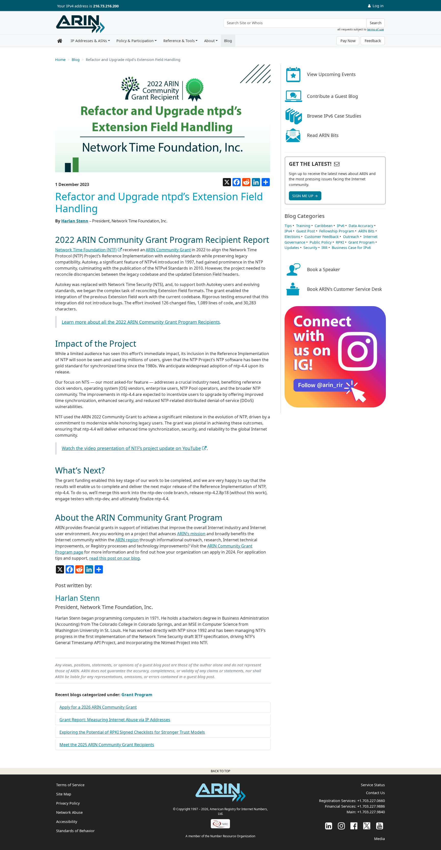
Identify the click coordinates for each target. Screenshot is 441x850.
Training (303, 225)
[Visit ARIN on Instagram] (341, 825)
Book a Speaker (323, 269)
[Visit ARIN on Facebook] (354, 825)
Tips (288, 225)
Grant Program (136, 694)
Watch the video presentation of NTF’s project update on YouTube (131, 448)
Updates (292, 247)
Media (379, 838)
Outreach (351, 236)
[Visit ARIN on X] (366, 825)
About (209, 40)
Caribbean (324, 225)
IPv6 (340, 225)
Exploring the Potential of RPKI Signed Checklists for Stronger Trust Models (132, 732)
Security (310, 247)
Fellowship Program (336, 231)
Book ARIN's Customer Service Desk (344, 289)
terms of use (375, 29)
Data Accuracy (361, 225)
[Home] (80, 24)
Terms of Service (70, 784)
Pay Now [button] (348, 40)
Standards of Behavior (75, 830)
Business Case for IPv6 (351, 247)
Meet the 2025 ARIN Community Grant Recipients (106, 744)
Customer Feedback (321, 236)
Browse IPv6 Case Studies (334, 116)
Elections (292, 236)
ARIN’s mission (191, 533)
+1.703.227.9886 (371, 806)
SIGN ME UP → (305, 195)
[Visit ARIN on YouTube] (379, 825)
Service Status (373, 784)
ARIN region (127, 540)
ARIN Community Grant (168, 250)
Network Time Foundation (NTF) (86, 250)
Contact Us (375, 792)
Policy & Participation (135, 40)
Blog (228, 40)
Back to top (220, 771)
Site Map (63, 794)
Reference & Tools (179, 40)
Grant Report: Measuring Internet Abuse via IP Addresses (114, 719)
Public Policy (321, 242)
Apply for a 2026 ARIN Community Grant (98, 707)
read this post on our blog (114, 558)
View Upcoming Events (331, 74)
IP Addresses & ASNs (89, 40)
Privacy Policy (68, 803)
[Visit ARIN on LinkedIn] (328, 825)
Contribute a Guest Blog (332, 96)
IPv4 (288, 231)
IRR (324, 247)
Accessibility (66, 821)
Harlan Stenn (74, 221)
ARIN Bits (366, 231)
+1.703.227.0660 (371, 800)
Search (376, 22)
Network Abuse (69, 812)
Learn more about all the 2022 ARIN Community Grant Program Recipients (141, 322)
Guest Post (305, 231)
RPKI (340, 242)
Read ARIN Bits (322, 135)
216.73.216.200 (106, 6)
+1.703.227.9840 (371, 811)
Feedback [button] (373, 40)
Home (60, 59)
